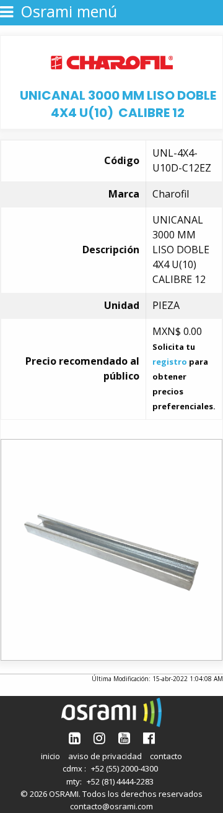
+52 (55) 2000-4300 (124, 768)
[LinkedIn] (75, 738)
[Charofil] (112, 61)
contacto (166, 756)
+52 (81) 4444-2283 (120, 781)
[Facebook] (149, 738)
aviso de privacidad (105, 756)
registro (169, 361)
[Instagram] (99, 738)
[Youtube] (124, 738)
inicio (50, 756)
